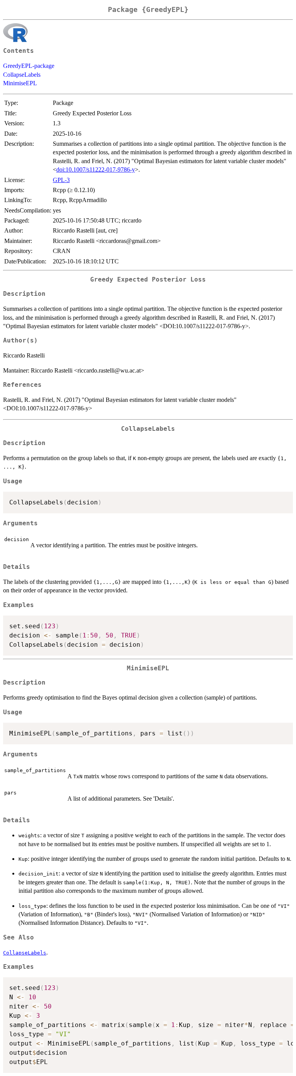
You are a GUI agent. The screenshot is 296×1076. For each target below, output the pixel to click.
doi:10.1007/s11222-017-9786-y (95, 169)
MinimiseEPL (20, 83)
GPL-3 (61, 180)
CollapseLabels (21, 74)
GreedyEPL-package (28, 65)
